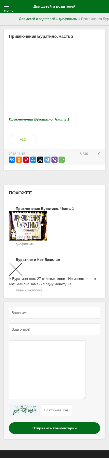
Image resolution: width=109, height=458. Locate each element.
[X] (40, 160)
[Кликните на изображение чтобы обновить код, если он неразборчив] (24, 410)
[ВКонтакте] (12, 160)
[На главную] (6, 19)
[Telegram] (47, 160)
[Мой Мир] (33, 160)
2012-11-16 (17, 154)
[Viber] (54, 160)
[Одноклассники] (19, 160)
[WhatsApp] (62, 160)
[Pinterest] (26, 160)
